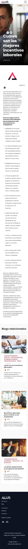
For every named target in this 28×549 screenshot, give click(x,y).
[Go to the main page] (5, 2)
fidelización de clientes (10, 361)
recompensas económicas (11, 359)
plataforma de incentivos (10, 459)
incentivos (7, 357)
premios (19, 361)
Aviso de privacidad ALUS (14, 544)
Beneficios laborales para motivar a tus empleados (12, 415)
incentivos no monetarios (10, 355)
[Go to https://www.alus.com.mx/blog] (12, 82)
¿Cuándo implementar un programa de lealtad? (14, 468)
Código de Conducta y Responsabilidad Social (14, 536)
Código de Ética (13, 542)
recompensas (7, 461)
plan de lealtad (16, 461)
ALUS (8, 369)
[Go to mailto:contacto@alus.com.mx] (7, 521)
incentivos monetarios (17, 357)
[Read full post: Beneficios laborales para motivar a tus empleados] (14, 400)
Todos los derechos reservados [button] (12, 533)
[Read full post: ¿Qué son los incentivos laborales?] (14, 344)
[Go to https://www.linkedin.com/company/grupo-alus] (4, 87)
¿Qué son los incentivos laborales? (13, 366)
